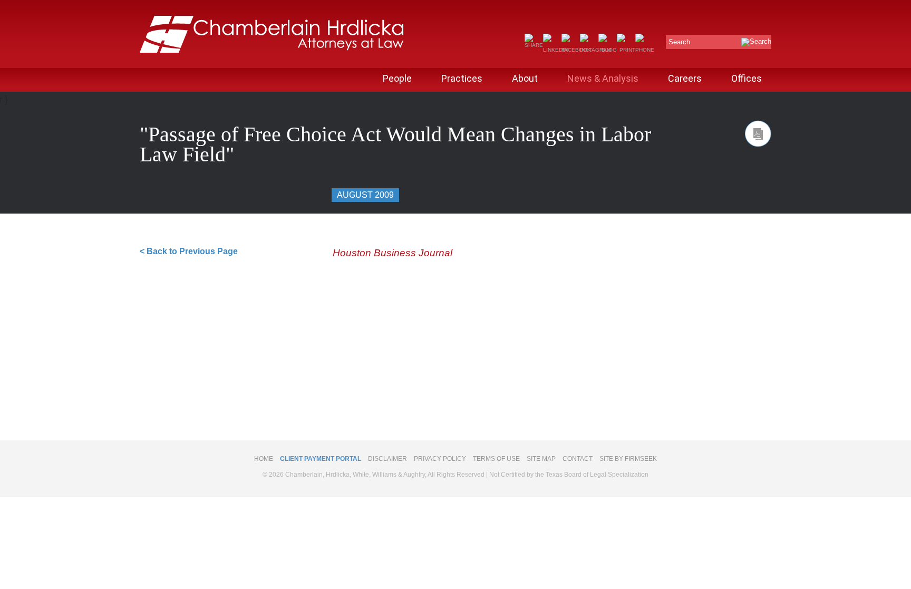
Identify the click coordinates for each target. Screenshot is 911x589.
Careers (685, 78)
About (525, 78)
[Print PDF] (758, 133)
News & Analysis (602, 78)
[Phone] (644, 50)
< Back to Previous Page (189, 251)
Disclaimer (387, 458)
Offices (746, 78)
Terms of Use (496, 458)
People (397, 78)
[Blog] (607, 50)
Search (679, 42)
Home (263, 458)
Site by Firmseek (628, 458)
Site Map (541, 458)
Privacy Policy (440, 458)
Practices (461, 78)
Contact (578, 458)
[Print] (626, 50)
